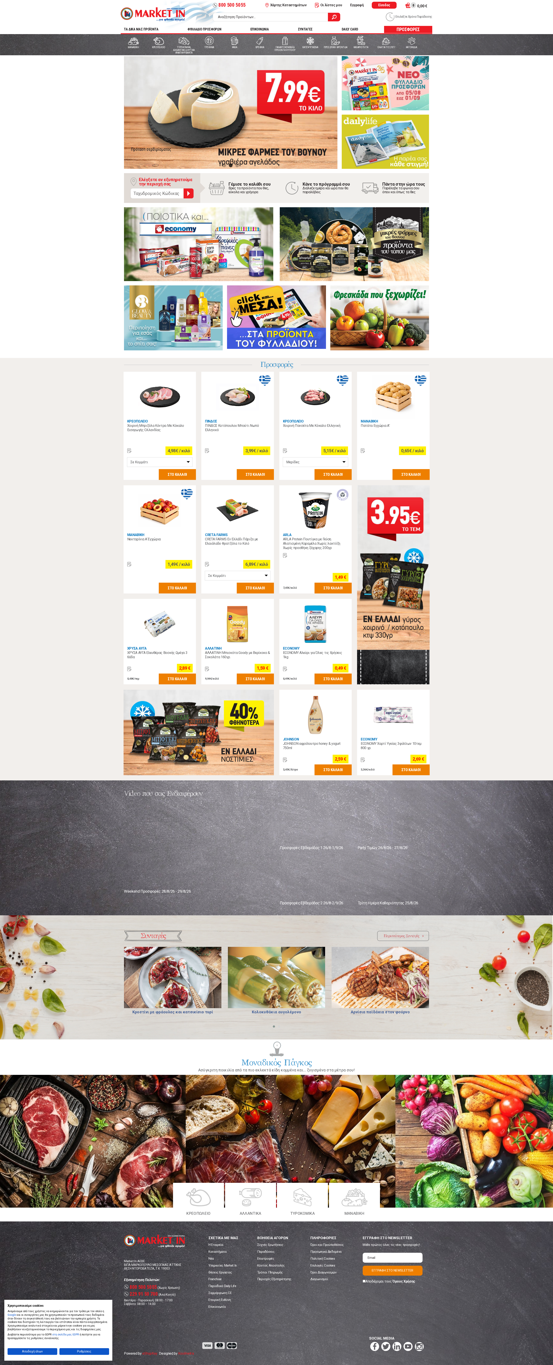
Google (12, 1314)
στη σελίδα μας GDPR (65, 1334)
